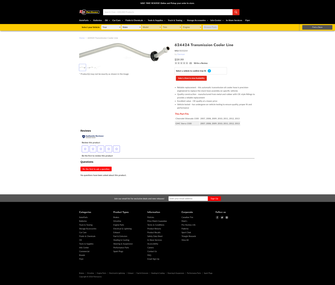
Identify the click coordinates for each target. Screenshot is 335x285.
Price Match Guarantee (157, 221)
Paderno (185, 228)
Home (82, 38)
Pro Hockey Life (189, 225)
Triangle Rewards (189, 236)
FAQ (149, 255)
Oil (106, 20)
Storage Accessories (196, 20)
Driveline (117, 221)
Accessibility (152, 244)
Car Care (116, 20)
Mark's (184, 221)
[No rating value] (182, 63)
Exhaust (116, 232)
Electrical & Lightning (122, 228)
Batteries (97, 20)
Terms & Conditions (155, 225)
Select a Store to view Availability (191, 78)
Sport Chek (186, 232)
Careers (150, 247)
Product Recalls (154, 232)
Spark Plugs (118, 251)
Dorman (181, 54)
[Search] (236, 12)
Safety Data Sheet (155, 236)
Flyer (247, 20)
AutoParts (84, 20)
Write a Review (201, 63)
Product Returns (154, 228)
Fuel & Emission (120, 236)
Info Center (216, 20)
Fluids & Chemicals (134, 20)
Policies (150, 217)
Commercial (84, 251)
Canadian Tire (187, 217)
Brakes (116, 217)
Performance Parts (121, 247)
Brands (82, 255)
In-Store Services (234, 20)
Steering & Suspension (123, 244)
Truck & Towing (175, 20)
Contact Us (152, 251)
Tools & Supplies (156, 20)
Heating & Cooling (121, 240)
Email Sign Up (153, 259)
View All (185, 240)
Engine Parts (118, 225)
